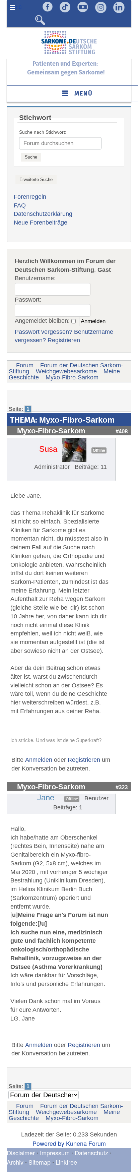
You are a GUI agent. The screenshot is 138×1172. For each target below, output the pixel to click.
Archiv (15, 1162)
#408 (122, 431)
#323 (122, 787)
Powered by (48, 1143)
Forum (24, 365)
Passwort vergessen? (43, 331)
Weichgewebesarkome (66, 371)
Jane (45, 797)
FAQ (20, 205)
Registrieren (64, 340)
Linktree (66, 1162)
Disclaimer (21, 1152)
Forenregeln (30, 196)
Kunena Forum (86, 1143)
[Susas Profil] (74, 449)
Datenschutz (92, 1152)
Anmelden (38, 759)
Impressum (55, 1152)
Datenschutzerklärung (43, 213)
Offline (99, 450)
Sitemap (39, 1162)
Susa (48, 448)
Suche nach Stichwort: (42, 132)
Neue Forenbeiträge (40, 222)
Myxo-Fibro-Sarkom (72, 377)
